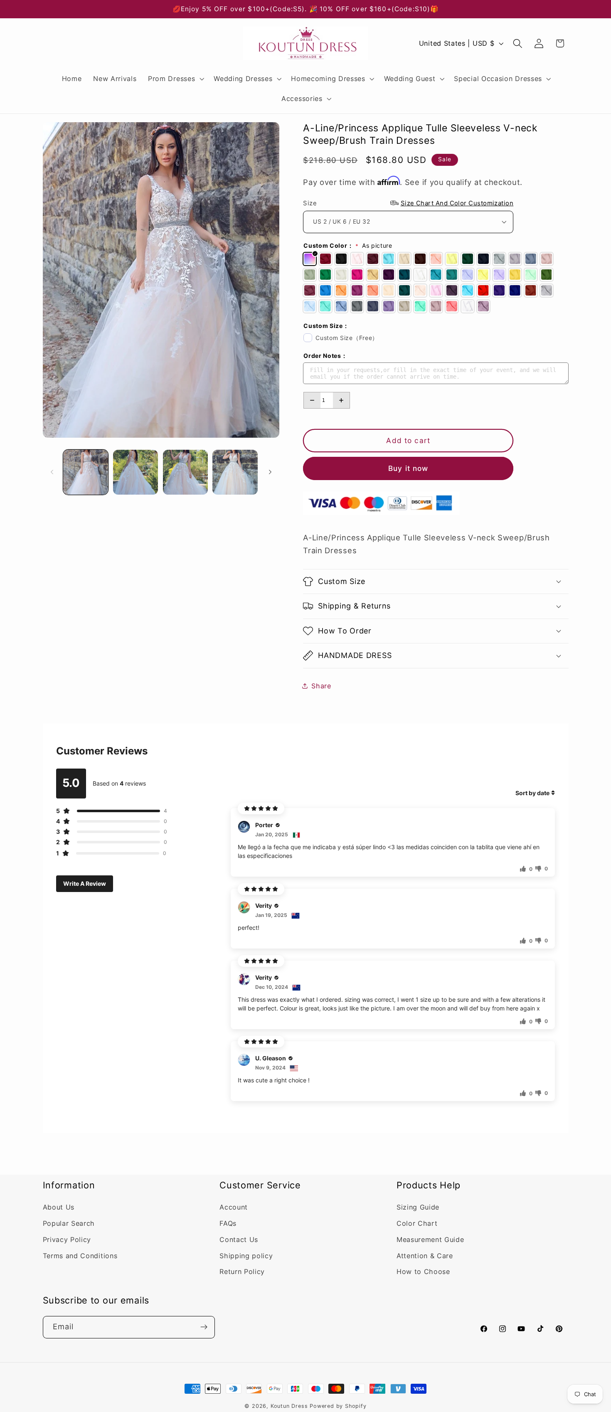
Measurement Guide (430, 1240)
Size (408, 203)
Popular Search (69, 1224)
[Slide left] (52, 472)
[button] (175, 79)
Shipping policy (246, 1256)
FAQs (228, 1224)
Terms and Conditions (80, 1256)
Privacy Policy (67, 1240)
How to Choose (423, 1272)
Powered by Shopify (338, 1406)
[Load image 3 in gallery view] (185, 472)
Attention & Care (425, 1256)
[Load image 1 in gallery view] (85, 472)
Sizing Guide (418, 1207)
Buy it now (408, 468)
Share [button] (321, 685)
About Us (59, 1207)
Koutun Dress (289, 1406)
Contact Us (238, 1240)
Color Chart (417, 1224)
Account (233, 1207)
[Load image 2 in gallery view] (135, 472)
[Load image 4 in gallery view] (234, 472)
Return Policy (242, 1272)
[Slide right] (270, 472)
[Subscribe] (203, 1327)
